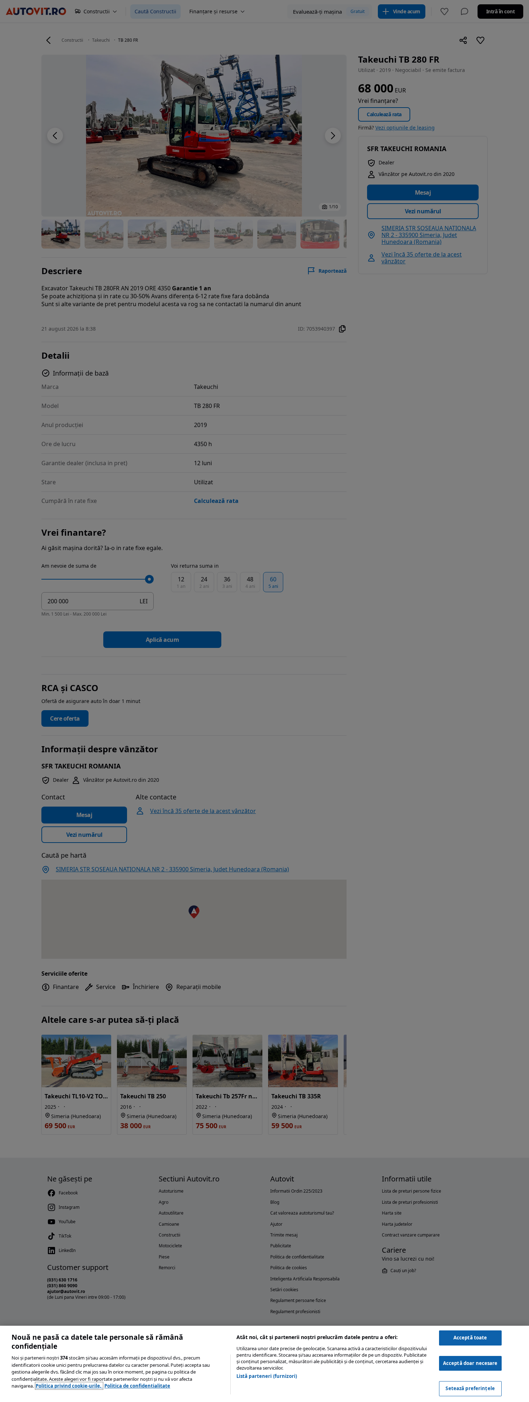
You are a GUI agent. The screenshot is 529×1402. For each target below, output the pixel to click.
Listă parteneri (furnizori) (266, 1376)
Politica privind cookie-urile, (69, 1386)
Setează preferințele (470, 1388)
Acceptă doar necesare (470, 1363)
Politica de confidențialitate (137, 1386)
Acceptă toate (470, 1337)
